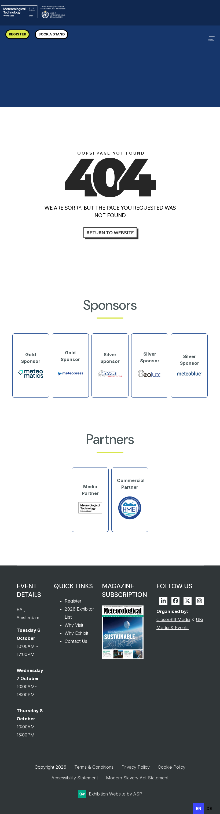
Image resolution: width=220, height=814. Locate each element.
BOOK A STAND (51, 34)
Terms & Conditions (93, 767)
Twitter (188, 601)
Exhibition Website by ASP (115, 794)
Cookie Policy (171, 767)
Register (73, 601)
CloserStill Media (173, 619)
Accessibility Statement (75, 777)
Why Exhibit (76, 633)
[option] (209, 808)
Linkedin (163, 601)
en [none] (198, 808)
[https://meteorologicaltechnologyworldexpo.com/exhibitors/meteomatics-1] (30, 376)
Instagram (200, 601)
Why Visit (74, 625)
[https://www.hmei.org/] (129, 519)
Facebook (175, 601)
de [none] (209, 808)
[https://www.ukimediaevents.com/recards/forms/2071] (123, 657)
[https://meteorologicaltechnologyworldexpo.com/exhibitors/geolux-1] (149, 377)
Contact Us (76, 641)
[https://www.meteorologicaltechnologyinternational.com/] (90, 512)
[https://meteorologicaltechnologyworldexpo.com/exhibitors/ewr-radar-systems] (110, 376)
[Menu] (211, 34)
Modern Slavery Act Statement (137, 777)
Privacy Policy (136, 767)
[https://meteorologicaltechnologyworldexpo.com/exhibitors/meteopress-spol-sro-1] (70, 378)
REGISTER (17, 34)
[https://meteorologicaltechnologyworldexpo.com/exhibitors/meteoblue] (189, 374)
